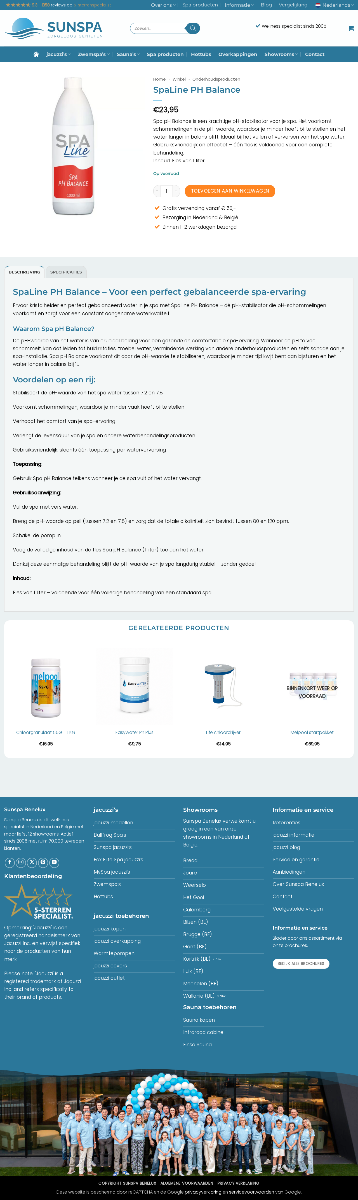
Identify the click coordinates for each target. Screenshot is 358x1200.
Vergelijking (293, 5)
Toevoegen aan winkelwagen (230, 191)
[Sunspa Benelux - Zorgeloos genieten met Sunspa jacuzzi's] (53, 28)
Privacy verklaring (239, 1183)
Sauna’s (126, 54)
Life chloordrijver (223, 733)
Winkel (179, 79)
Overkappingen (237, 54)
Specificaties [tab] (66, 272)
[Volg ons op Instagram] (21, 863)
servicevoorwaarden (251, 1192)
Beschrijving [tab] (24, 272)
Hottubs (201, 54)
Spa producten (200, 5)
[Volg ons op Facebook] (10, 863)
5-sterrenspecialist (92, 5)
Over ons (161, 5)
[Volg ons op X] (32, 863)
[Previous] (4, 698)
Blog (266, 5)
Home (159, 79)
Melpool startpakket (312, 733)
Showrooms (279, 54)
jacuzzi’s (56, 54)
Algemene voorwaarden (187, 1183)
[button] (351, 28)
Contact (314, 54)
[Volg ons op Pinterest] (43, 863)
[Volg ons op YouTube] (54, 863)
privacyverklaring (203, 1192)
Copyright (127, 1183)
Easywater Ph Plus (135, 733)
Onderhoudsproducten (216, 79)
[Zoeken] (193, 28)
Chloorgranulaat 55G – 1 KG (46, 733)
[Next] (353, 698)
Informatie (237, 5)
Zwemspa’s (92, 54)
